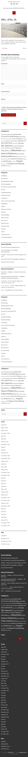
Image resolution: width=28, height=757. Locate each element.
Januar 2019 (4, 430)
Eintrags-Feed (5, 538)
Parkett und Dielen (6, 209)
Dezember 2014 (5, 497)
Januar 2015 (4, 495)
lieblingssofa (18, 148)
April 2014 (4, 517)
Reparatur (3, 158)
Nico (2, 290)
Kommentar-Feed (6, 541)
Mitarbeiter (16, 150)
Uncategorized (5, 234)
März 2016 (4, 467)
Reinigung (24, 156)
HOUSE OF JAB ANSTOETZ (8, 187)
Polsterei (12, 153)
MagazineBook (23, 752)
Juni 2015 (3, 481)
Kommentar (4, 63)
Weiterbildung (19, 164)
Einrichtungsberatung (7, 181)
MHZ (10, 150)
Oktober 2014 (5, 503)
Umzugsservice (4, 163)
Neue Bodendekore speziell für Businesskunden (13, 560)
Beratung (11, 134)
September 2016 (5, 458)
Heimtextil (16, 141)
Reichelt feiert (5, 223)
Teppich (19, 161)
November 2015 (5, 475)
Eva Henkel (13, 138)
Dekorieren (7, 138)
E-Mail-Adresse (5, 91)
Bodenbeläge (21, 136)
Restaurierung (5, 226)
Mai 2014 (3, 514)
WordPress (10, 752)
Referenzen (4, 220)
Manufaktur (5, 150)
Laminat (15, 146)
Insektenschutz (15, 143)
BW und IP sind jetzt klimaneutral (10, 247)
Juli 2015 (3, 478)
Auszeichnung (5, 134)
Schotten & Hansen (17, 159)
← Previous (4, 48)
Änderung (8, 165)
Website (3, 99)
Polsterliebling (5, 215)
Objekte (3, 206)
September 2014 (5, 506)
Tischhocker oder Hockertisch (14, 290)
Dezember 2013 (5, 522)
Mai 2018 (3, 439)
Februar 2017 (4, 453)
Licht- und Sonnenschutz (8, 148)
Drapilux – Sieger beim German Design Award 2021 (13, 563)
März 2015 (4, 489)
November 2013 (5, 525)
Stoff (5, 161)
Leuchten (20, 146)
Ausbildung (4, 175)
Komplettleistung (6, 192)
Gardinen (19, 139)
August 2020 (4, 427)
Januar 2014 (4, 520)
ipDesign (21, 143)
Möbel (23, 150)
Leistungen (4, 198)
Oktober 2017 (4, 441)
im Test (3, 189)
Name (3, 83)
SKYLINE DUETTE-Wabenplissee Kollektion (13, 259)
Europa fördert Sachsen (7, 262)
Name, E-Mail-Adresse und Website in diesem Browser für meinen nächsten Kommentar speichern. (13, 109)
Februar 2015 (4, 492)
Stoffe (9, 161)
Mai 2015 (3, 483)
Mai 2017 (3, 450)
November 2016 (5, 455)
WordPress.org (5, 544)
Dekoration (3, 138)
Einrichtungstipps (6, 184)
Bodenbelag (14, 136)
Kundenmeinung (5, 195)
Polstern (15, 156)
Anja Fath (3, 272)
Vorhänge (10, 164)
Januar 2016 (4, 469)
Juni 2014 (3, 511)
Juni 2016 (3, 464)
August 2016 (4, 461)
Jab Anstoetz (6, 145)
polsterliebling (20, 153)
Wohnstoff (4, 165)
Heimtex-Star (9, 141)
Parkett (4, 153)
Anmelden (4, 535)
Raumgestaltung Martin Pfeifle (9, 276)
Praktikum (20, 156)
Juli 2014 (3, 508)
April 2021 (3, 425)
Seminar (24, 158)
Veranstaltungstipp (6, 237)
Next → (25, 48)
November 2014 (5, 500)
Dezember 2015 (5, 472)
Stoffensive (14, 161)
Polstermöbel (6, 156)
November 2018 (5, 433)
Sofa (2, 161)
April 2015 (3, 486)
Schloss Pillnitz (7, 158)
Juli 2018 (3, 436)
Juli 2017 (3, 447)
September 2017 (5, 444)
